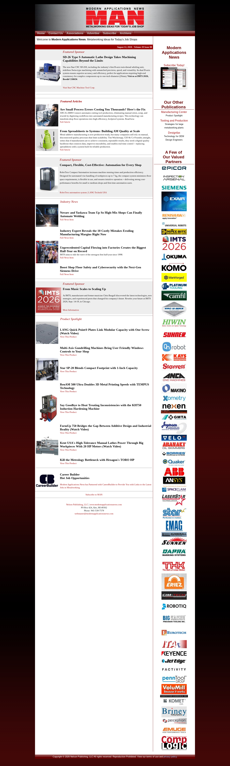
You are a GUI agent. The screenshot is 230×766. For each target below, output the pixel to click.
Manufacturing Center (174, 112)
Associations (75, 33)
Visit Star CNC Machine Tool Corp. (79, 87)
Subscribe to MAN (94, 494)
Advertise (93, 33)
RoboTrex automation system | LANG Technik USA (83, 192)
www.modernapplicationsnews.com (106, 504)
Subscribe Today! (174, 65)
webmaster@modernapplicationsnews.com (94, 513)
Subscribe (109, 33)
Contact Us (55, 33)
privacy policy (170, 756)
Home (41, 33)
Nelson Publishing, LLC (77, 504)
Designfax (174, 132)
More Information (71, 310)
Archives (125, 33)
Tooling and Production (174, 120)
